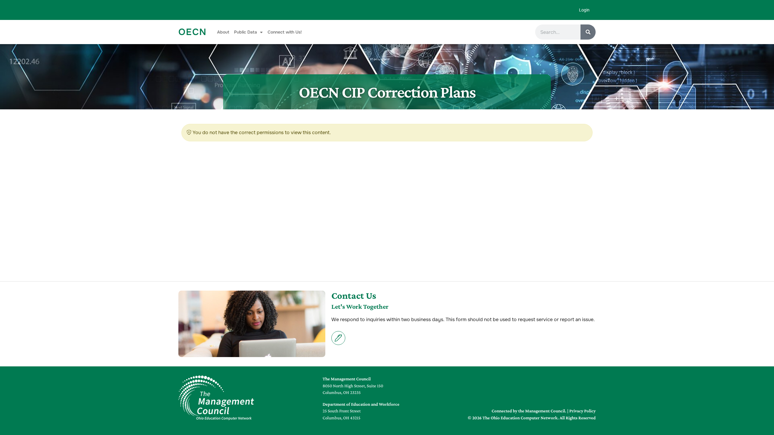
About (223, 32)
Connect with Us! (285, 32)
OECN (192, 32)
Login (584, 10)
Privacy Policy (582, 410)
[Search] (588, 32)
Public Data (245, 32)
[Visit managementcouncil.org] (216, 397)
